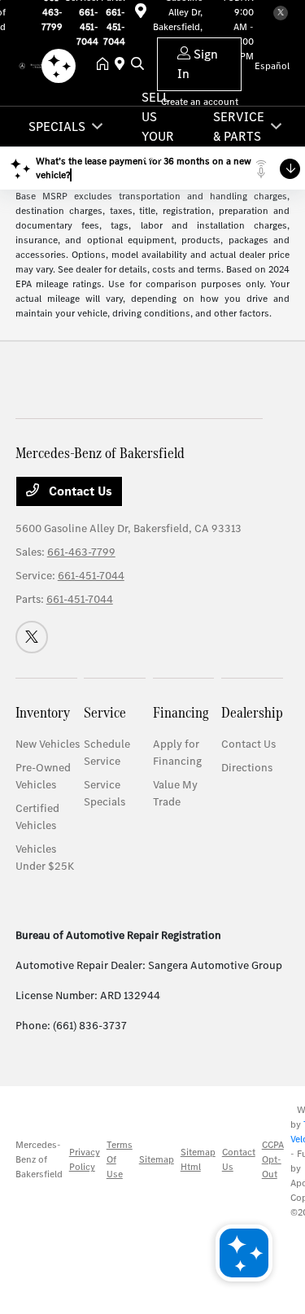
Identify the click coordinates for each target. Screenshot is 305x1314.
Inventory (42, 712)
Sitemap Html (198, 1159)
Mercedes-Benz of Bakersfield (39, 1159)
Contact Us (79, 491)
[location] (140, 13)
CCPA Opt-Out (273, 1159)
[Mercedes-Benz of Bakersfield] (34, 64)
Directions (246, 767)
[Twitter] (280, 13)
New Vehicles (47, 744)
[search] (137, 65)
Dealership (252, 712)
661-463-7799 (81, 552)
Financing (181, 712)
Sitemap (156, 1159)
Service (105, 712)
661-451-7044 (91, 575)
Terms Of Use (120, 1159)
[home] (106, 65)
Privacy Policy (84, 1159)
